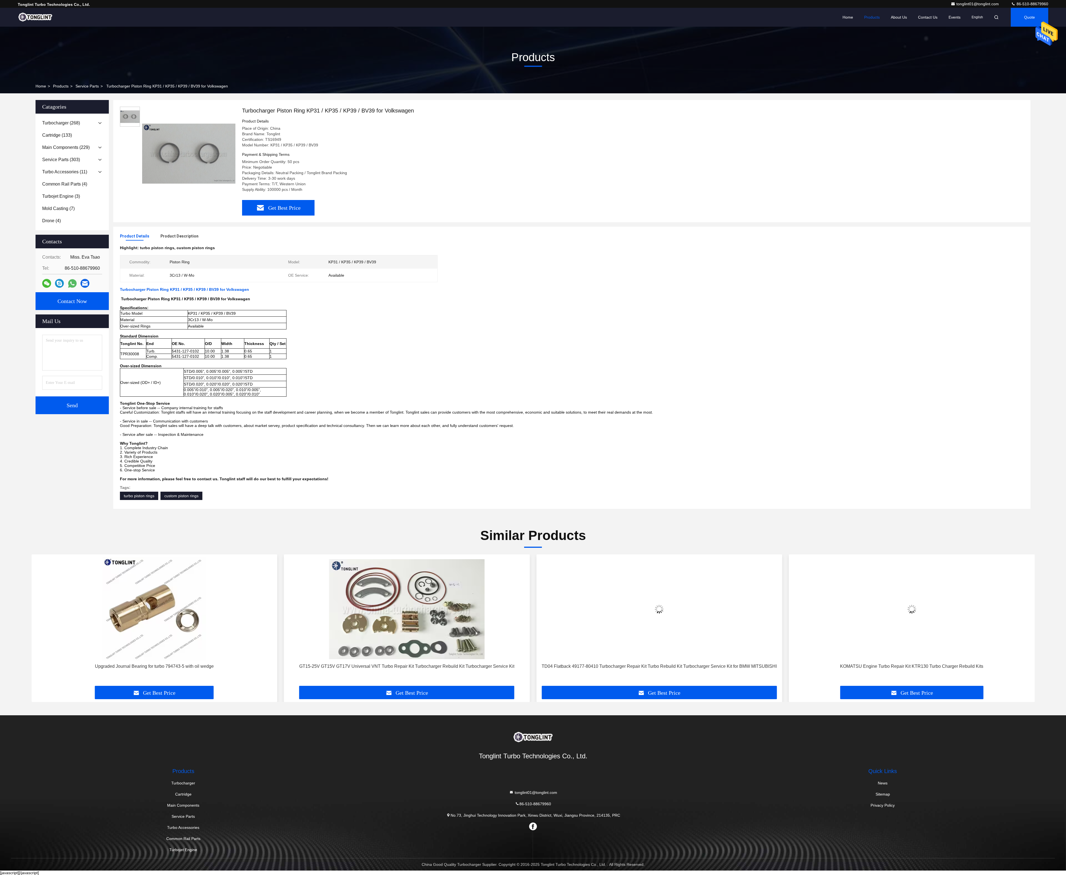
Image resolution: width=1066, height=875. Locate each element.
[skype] (59, 283)
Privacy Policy (883, 805)
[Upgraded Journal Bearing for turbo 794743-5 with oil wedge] (154, 609)
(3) (61, 196)
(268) (61, 123)
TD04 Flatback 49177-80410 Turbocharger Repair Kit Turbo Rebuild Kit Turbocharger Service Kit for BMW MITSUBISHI (659, 666)
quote (1029, 17)
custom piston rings (181, 496)
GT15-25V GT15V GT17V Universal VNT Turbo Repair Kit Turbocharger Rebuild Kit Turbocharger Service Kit (406, 666)
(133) (57, 135)
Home (848, 17)
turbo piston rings (139, 496)
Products (872, 17)
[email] (85, 283)
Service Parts (87, 86)
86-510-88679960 (1031, 4)
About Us (899, 17)
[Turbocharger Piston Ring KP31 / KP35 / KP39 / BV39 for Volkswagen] (188, 153)
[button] (41, 622)
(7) (58, 208)
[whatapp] (72, 283)
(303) (61, 159)
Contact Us (927, 17)
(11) (64, 171)
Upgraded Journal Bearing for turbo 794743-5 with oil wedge (154, 666)
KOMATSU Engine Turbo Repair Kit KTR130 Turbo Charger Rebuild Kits (911, 666)
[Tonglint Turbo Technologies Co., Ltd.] (35, 17)
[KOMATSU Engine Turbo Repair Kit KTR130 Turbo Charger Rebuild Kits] (912, 609)
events (955, 17)
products (61, 86)
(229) (66, 147)
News (883, 783)
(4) (64, 184)
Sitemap (883, 794)
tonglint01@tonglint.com (978, 4)
